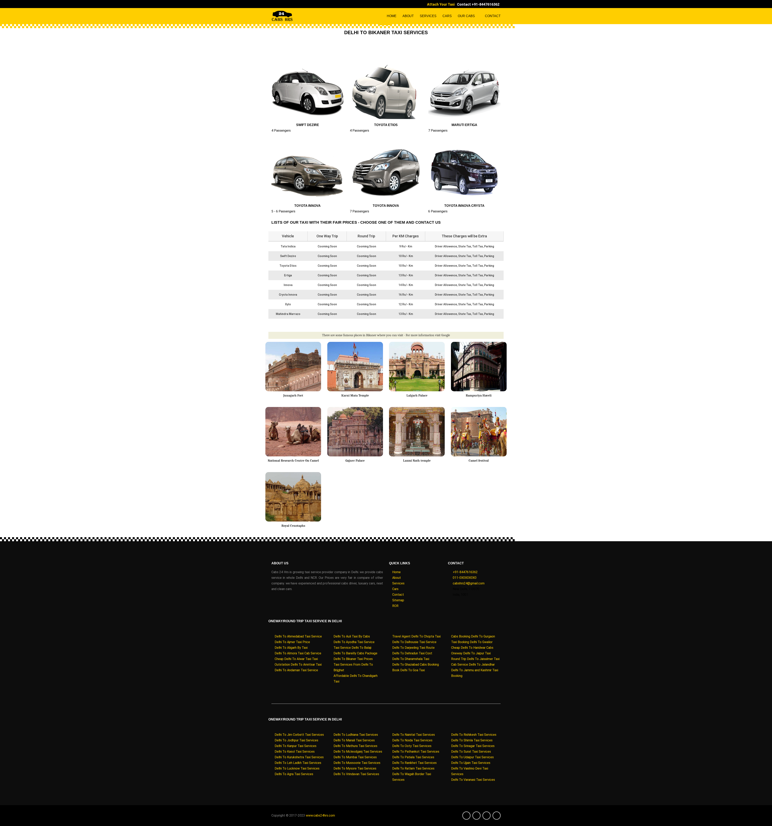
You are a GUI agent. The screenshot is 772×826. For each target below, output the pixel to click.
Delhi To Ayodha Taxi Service (354, 642)
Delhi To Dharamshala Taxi (410, 659)
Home (391, 16)
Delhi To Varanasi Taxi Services (473, 780)
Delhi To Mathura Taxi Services (355, 746)
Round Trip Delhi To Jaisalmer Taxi (475, 659)
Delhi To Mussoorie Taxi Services (357, 763)
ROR (395, 606)
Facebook (273, 4)
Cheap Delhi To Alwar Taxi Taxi (296, 659)
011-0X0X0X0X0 (464, 578)
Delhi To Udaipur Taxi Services (472, 757)
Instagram (288, 4)
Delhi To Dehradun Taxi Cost (412, 653)
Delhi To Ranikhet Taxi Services (414, 763)
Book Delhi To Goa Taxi (408, 670)
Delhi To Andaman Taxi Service (296, 670)
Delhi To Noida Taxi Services (412, 740)
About (408, 16)
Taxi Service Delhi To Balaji (352, 648)
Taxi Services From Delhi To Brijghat (353, 667)
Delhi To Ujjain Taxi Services (470, 763)
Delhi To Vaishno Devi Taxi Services (469, 771)
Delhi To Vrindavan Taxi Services (356, 774)
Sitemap (398, 600)
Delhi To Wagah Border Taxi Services (411, 777)
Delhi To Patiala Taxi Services (413, 757)
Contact (493, 16)
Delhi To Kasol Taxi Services (295, 751)
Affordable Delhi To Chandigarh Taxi (356, 678)
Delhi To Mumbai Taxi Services (355, 757)
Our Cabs (466, 16)
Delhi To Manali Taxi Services (354, 740)
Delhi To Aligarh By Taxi (291, 648)
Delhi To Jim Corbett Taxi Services (299, 735)
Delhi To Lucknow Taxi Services (297, 768)
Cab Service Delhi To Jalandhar (473, 664)
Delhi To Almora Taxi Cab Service (298, 653)
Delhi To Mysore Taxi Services (355, 768)
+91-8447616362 (465, 572)
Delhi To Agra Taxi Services (294, 774)
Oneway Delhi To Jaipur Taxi (471, 653)
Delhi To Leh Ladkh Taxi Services (298, 763)
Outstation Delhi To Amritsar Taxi (298, 664)
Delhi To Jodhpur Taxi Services (296, 740)
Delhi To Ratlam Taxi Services (413, 768)
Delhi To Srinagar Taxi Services (473, 746)
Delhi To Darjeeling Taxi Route (413, 648)
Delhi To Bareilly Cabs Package (355, 653)
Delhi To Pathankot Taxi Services (415, 751)
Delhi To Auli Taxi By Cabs (352, 636)
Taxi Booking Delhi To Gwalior (472, 642)
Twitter (278, 4)
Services (428, 16)
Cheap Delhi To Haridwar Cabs (472, 648)
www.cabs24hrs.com (320, 815)
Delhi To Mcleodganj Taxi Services (358, 751)
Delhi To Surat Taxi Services (471, 751)
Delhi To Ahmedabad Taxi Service (298, 636)
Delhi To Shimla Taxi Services (472, 740)
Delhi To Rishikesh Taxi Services (473, 735)
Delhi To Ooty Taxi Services (411, 746)
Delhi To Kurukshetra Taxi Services (299, 757)
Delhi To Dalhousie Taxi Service (414, 642)
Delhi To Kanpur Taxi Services (295, 746)
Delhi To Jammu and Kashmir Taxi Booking (474, 673)
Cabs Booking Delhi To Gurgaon (473, 636)
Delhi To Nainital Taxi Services (413, 735)
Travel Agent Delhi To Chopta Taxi (416, 636)
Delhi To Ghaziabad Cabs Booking (415, 664)
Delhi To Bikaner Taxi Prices (353, 659)
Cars (447, 16)
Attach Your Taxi (441, 4)
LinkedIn (283, 4)
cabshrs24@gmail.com (469, 583)
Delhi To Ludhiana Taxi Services (356, 735)
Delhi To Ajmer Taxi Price (292, 642)
